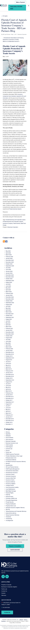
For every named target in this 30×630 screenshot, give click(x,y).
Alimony (8, 432)
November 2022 (10, 299)
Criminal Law (9, 448)
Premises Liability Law (11, 498)
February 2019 (9, 371)
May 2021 (8, 323)
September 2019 (10, 358)
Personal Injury (9, 496)
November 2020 (10, 334)
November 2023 (10, 277)
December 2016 (10, 418)
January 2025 (9, 271)
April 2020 (8, 345)
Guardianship (9, 465)
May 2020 (8, 343)
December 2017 (10, 396)
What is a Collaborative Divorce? (11, 41)
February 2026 (9, 256)
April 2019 (8, 367)
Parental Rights (9, 493)
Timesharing (9, 518)
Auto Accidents (9, 437)
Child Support (9, 447)
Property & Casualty (6, 584)
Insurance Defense (10, 482)
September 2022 (10, 302)
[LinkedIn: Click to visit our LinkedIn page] (7, 576)
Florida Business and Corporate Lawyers (13, 221)
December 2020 (10, 332)
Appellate (8, 434)
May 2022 (8, 308)
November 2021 (10, 313)
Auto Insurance (9, 439)
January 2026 (9, 258)
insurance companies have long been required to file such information (14, 96)
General (8, 463)
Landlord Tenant (10, 485)
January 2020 (9, 350)
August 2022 (9, 304)
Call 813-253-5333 (15, 549)
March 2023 (9, 291)
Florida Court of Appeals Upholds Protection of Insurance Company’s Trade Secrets (14, 50)
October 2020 (9, 336)
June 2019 (8, 363)
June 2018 (8, 385)
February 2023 (9, 293)
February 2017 (9, 415)
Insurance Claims (10, 480)
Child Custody (9, 445)
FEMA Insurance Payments (12, 454)
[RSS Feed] (4, 243)
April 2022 (8, 310)
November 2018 (10, 376)
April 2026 (8, 253)
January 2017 (9, 417)
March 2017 (9, 413)
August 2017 (9, 404)
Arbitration (8, 435)
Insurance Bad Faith (11, 478)
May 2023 (8, 288)
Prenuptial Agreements (11, 500)
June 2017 (8, 407)
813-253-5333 (16, 7)
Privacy (25, 619)
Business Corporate (13, 227)
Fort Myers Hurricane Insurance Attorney (16, 461)
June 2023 (8, 286)
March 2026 (9, 254)
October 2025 (9, 264)
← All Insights (4, 16)
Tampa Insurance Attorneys (12, 515)
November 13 (9, 424)
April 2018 (8, 389)
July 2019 (8, 361)
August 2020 (9, 337)
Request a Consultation (15, 546)
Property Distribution (11, 504)
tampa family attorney (11, 513)
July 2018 (8, 383)
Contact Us (4, 591)
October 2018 (9, 378)
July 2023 (8, 284)
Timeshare (8, 517)
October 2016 (9, 422)
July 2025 (8, 267)
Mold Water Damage (11, 491)
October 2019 (9, 356)
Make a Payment (20, 2)
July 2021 (8, 321)
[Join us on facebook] (6, 243)
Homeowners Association (12, 470)
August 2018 (9, 382)
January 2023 (9, 295)
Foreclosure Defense (11, 459)
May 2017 (8, 409)
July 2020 (8, 339)
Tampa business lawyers (15, 209)
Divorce (8, 450)
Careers (3, 593)
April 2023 (8, 290)
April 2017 (8, 411)
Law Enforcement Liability (12, 487)
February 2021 (9, 328)
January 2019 (9, 372)
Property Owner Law (11, 506)
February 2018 (9, 393)
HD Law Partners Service (12, 467)
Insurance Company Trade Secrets (11, 223)
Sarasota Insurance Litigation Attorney (15, 507)
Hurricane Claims (10, 474)
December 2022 (10, 297)
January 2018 (9, 395)
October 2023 (9, 278)
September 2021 (10, 317)
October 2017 (9, 400)
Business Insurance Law (12, 443)
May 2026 (8, 251)
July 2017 (8, 406)
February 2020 (9, 348)
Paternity (8, 494)
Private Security (10, 502)
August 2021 (9, 319)
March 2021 (9, 326)
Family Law (8, 452)
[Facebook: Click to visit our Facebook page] (3, 576)
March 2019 (9, 369)
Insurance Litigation (10, 483)
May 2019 (8, 365)
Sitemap (21, 619)
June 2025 (8, 269)
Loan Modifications (10, 489)
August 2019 (9, 359)
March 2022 (9, 312)
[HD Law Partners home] (3, 5)
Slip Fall (8, 509)
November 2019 (10, 354)
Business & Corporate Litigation (9, 587)
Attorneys (3, 595)
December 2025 (10, 260)
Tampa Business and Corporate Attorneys (16, 511)
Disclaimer (3, 621)
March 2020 (9, 347)
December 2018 (10, 374)
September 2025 (10, 266)
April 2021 (8, 325)
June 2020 (8, 341)
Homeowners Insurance (12, 472)
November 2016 (10, 420)
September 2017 (10, 402)
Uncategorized (9, 520)
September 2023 (10, 280)
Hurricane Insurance (11, 476)
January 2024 (9, 273)
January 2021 (9, 330)
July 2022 (8, 306)
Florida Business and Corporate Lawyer (15, 219)
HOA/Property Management (12, 469)
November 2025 (10, 262)
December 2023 (10, 275)
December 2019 (10, 352)
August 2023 (9, 282)
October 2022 (9, 301)
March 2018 (9, 391)
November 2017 (10, 398)
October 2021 (9, 315)
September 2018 (10, 380)
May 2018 (8, 387)
